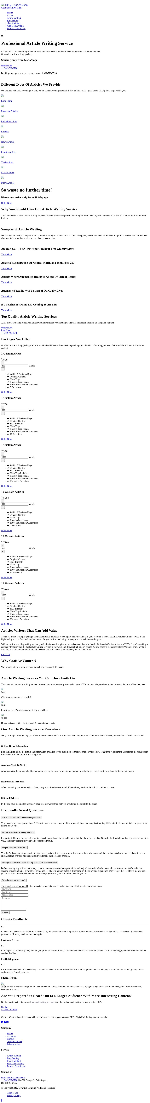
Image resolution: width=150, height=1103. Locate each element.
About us (11, 1036)
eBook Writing (14, 23)
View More (6, 254)
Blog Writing (13, 20)
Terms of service (14, 1041)
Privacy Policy (14, 1095)
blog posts (81, 90)
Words (32, 365)
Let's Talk (5, 654)
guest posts (93, 90)
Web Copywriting (15, 26)
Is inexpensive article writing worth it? (18, 832)
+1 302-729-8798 (19, 5)
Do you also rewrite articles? (14, 847)
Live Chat (16, 7)
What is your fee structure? (13, 880)
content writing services (43, 1002)
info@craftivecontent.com (13, 1077)
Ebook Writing (14, 1061)
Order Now (6, 327)
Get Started (6, 7)
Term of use (12, 1093)
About (10, 15)
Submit (5, 913)
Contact (4, 1007)
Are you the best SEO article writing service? (21, 817)
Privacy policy (13, 1044)
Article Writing (14, 18)
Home (10, 12)
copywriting (116, 90)
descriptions (104, 90)
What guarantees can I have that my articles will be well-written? (29, 862)
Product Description (16, 28)
